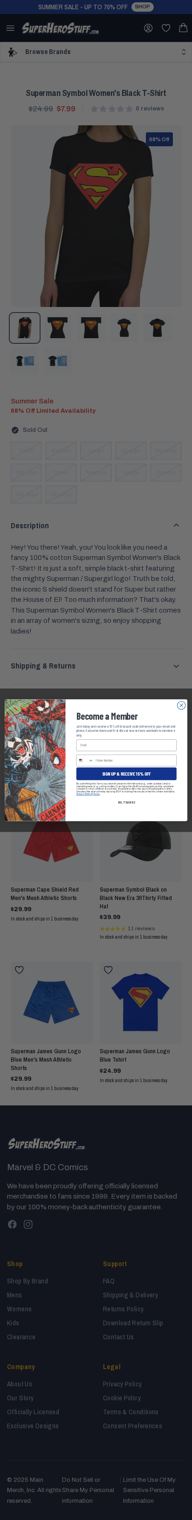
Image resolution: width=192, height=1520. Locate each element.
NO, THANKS (126, 801)
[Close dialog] (181, 705)
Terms (96, 793)
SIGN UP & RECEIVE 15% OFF (126, 773)
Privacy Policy (83, 793)
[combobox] (84, 760)
